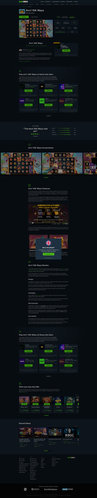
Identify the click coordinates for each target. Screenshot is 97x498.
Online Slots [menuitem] (48, 1)
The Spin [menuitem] (75, 1)
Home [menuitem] (43, 1)
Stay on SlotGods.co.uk (48, 258)
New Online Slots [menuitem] (56, 1)
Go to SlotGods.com (48, 254)
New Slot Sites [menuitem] (69, 1)
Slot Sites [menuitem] (63, 1)
